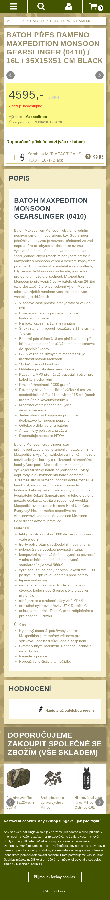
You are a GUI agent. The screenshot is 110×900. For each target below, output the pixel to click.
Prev (10, 75)
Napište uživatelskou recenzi (70, 710)
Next (99, 75)
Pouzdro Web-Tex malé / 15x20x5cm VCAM (20, 802)
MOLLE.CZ (15, 21)
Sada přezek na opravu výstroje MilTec (52, 802)
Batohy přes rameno (71, 21)
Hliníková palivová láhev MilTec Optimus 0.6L (88, 802)
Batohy (37, 21)
